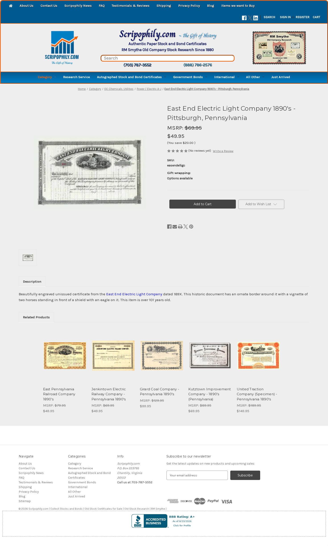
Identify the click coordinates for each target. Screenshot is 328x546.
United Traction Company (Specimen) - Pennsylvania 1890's (257, 394)
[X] (250, 18)
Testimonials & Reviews (130, 6)
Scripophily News (78, 6)
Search (269, 17)
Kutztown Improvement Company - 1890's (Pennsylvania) (209, 394)
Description (32, 281)
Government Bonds (188, 77)
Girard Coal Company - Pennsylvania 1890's (159, 391)
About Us (26, 6)
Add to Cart (64, 359)
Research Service (76, 77)
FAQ (102, 6)
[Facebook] (244, 18)
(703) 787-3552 (137, 64)
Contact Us (49, 6)
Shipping (164, 6)
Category (45, 77)
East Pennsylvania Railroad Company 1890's (59, 394)
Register (302, 17)
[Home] (10, 6)
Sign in (285, 17)
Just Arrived (280, 77)
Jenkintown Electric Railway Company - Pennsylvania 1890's (108, 394)
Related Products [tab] (36, 317)
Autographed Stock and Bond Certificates (129, 77)
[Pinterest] (191, 226)
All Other (253, 77)
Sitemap (25, 501)
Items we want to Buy (238, 6)
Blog (210, 6)
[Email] (174, 226)
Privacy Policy (189, 6)
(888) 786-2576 (197, 64)
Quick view (64, 352)
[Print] (180, 226)
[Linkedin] (255, 18)
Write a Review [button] (223, 151)
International (224, 77)
